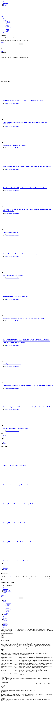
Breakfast (8, 22)
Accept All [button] (10, 633)
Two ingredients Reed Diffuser (12, 364)
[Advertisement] (27, 69)
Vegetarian (5, 32)
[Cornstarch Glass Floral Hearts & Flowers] (28, 287)
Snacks (7, 30)
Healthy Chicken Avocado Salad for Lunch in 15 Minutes (19, 542)
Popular (5, 618)
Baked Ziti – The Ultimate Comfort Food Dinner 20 (18, 560)
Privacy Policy (6, 590)
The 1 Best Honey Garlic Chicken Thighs (15, 465)
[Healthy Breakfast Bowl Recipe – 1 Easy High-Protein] (28, 494)
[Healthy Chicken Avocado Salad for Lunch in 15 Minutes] (28, 532)
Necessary (4, 650)
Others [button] (2, 696)
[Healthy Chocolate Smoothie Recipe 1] (28, 513)
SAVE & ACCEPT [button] (5, 700)
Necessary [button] (3, 649)
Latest (4, 616)
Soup (7, 31)
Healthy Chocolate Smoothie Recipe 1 (14, 523)
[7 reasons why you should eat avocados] (28, 135)
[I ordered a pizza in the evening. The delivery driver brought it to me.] (28, 244)
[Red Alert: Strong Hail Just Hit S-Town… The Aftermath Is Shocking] (28, 91)
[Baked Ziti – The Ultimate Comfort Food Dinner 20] (28, 551)
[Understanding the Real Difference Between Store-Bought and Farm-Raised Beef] (28, 397)
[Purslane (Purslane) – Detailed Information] (28, 418)
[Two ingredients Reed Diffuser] (28, 354)
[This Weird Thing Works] (28, 222)
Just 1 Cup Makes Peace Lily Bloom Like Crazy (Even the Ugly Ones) (23, 318)
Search (21, 44)
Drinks (7, 26)
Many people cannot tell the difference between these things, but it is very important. (27, 166)
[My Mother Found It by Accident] (28, 265)
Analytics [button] (3, 686)
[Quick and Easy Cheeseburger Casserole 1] (28, 475)
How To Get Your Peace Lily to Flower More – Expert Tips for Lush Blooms (25, 188)
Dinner (7, 25)
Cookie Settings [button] (4, 633)
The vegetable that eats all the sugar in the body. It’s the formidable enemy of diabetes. (28, 385)
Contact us (5, 589)
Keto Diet (8, 27)
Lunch (7, 29)
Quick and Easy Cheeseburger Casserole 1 (15, 484)
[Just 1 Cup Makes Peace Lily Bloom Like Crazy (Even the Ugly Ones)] (28, 308)
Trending (5, 620)
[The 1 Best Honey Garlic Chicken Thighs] (28, 456)
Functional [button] (3, 675)
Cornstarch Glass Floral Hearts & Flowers (15, 296)
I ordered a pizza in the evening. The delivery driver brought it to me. (23, 253)
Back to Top (3, 595)
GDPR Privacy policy (8, 592)
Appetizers (8, 21)
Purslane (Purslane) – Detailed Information (15, 428)
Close (2, 596)
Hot (4, 619)
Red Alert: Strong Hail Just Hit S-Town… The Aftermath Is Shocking (23, 100)
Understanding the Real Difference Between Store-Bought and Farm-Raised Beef (26, 407)
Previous (5, 435)
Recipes (5, 20)
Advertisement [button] (4, 691)
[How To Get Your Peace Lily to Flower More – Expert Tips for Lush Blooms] (28, 178)
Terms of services (7, 591)
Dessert (7, 24)
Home (4, 18)
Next (4, 443)
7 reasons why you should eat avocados (14, 145)
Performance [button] (3, 681)
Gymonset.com (9, 576)
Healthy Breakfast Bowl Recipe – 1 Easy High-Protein (18, 503)
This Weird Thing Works (10, 232)
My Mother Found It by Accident (13, 275)
